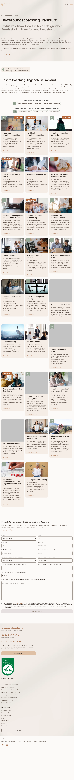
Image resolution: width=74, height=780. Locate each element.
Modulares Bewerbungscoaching (11, 134)
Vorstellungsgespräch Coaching (11, 175)
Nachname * (4, 542)
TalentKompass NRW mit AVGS (60, 437)
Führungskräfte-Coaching (37, 480)
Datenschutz (12, 741)
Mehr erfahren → (8, 151)
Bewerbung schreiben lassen (9, 697)
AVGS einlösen (18, 653)
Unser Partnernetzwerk (7, 726)
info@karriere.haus (12, 628)
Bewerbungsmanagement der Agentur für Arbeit (13, 217)
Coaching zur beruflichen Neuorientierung (12, 390)
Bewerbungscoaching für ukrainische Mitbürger (60, 390)
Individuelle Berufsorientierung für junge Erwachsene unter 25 (12, 483)
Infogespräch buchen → (9, 530)
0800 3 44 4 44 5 (38, 527)
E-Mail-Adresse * (6, 549)
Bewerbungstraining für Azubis (12, 298)
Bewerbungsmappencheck (37, 175)
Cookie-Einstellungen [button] (40, 741)
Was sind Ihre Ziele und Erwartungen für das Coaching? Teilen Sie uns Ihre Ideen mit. (23, 579)
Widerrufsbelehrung (28, 741)
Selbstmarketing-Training (60, 304)
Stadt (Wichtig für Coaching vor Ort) (47, 549)
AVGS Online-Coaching (7, 687)
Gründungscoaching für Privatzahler (10, 692)
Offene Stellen (5, 720)
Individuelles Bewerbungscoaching (35, 134)
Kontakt (3, 723)
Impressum (4, 741)
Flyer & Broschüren (6, 715)
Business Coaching (34, 342)
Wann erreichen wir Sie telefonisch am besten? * (14, 572)
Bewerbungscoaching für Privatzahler (11, 689)
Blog (2, 718)
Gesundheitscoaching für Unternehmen (36, 437)
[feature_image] (12, 123)
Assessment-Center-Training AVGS (35, 397)
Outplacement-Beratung (8, 700)
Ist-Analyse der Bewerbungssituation (59, 217)
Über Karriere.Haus (6, 710)
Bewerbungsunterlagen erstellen (36, 256)
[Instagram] (7, 745)
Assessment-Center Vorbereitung (34, 217)
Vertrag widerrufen (19, 730)
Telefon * (40, 542)
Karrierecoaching (9, 342)
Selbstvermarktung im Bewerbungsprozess (59, 175)
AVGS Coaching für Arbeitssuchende (11, 682)
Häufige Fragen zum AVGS (12, 641)
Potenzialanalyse (9, 255)
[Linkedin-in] (2, 745)
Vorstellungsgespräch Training (35, 298)
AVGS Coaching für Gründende (9, 684)
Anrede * (3, 535)
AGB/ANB (19, 741)
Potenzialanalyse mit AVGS (59, 350)
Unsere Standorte (6, 713)
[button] (71, 4)
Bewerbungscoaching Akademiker (59, 134)
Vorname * (40, 535)
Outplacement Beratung (12, 444)
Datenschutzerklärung (18, 603)
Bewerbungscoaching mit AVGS (61, 256)
